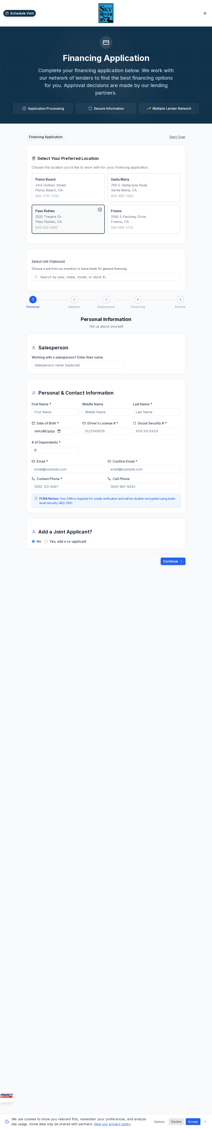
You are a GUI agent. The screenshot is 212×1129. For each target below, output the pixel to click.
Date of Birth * (48, 423)
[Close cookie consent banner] (205, 1121)
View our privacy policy (112, 1124)
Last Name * (142, 404)
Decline (176, 1121)
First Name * (41, 404)
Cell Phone (121, 479)
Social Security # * (152, 423)
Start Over (177, 137)
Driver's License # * (102, 423)
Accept (193, 1121)
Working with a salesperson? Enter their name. (68, 357)
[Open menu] (205, 13)
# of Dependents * (46, 442)
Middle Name (92, 404)
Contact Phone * (49, 479)
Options (159, 1121)
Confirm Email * (125, 461)
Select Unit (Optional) (48, 261)
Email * (42, 461)
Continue (170, 561)
